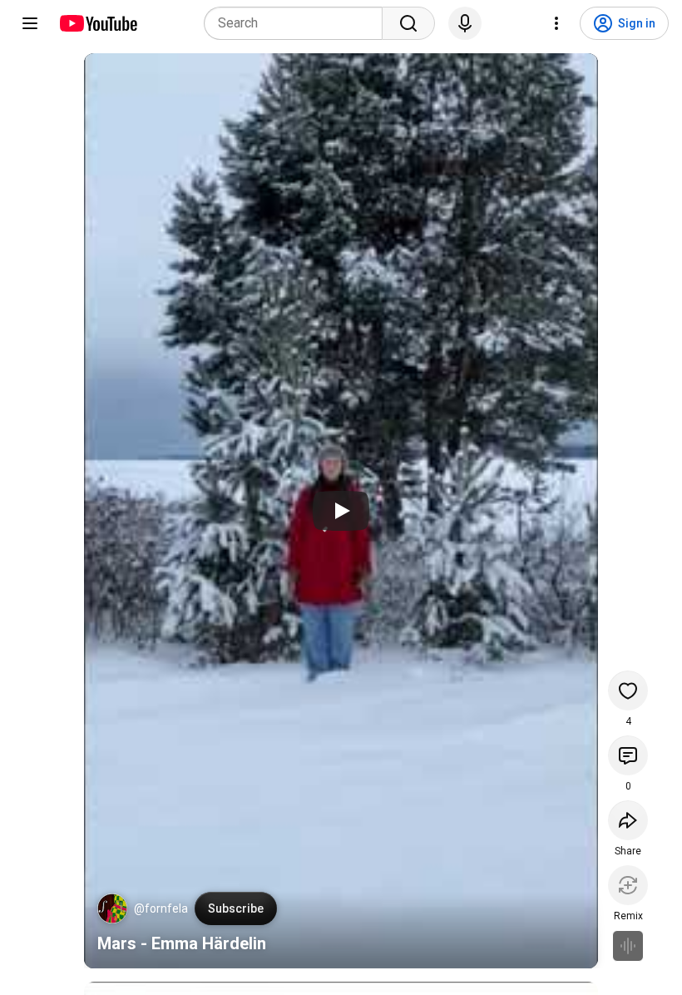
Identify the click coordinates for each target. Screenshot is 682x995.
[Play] (341, 511)
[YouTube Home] (98, 23)
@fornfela (161, 908)
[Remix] (628, 885)
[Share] (628, 820)
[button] (112, 908)
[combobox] (298, 23)
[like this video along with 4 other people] (628, 690)
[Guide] (30, 23)
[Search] (408, 23)
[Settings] (556, 23)
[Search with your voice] (465, 23)
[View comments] (628, 755)
